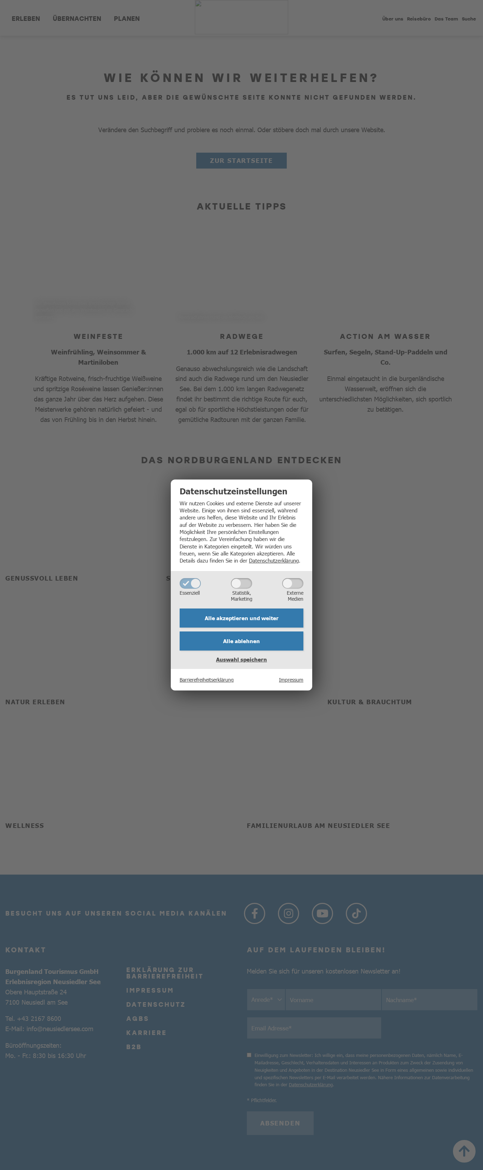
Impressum (291, 679)
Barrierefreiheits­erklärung (207, 679)
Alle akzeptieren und (242, 618)
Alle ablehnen (241, 641)
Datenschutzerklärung (274, 560)
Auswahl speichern (241, 659)
